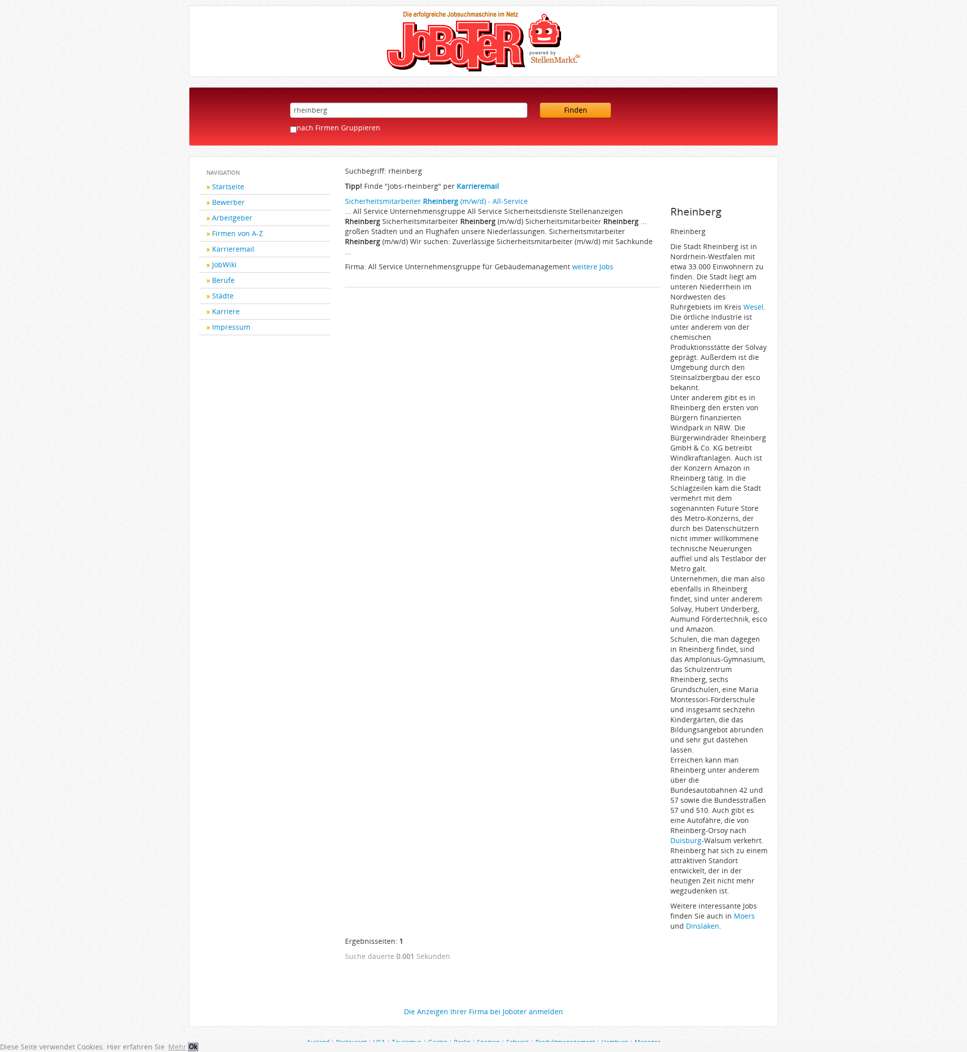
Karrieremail (233, 249)
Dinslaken (702, 926)
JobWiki (224, 264)
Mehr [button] (177, 1046)
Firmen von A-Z (237, 233)
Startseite (228, 186)
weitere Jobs (592, 266)
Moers (744, 916)
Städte (223, 295)
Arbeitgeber (232, 217)
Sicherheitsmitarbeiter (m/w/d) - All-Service (436, 201)
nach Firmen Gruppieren (338, 127)
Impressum (231, 327)
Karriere (226, 311)
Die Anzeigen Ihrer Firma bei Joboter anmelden (483, 1011)
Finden (575, 110)
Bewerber (228, 202)
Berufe (223, 280)
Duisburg (686, 840)
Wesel (753, 307)
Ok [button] (193, 1046)
